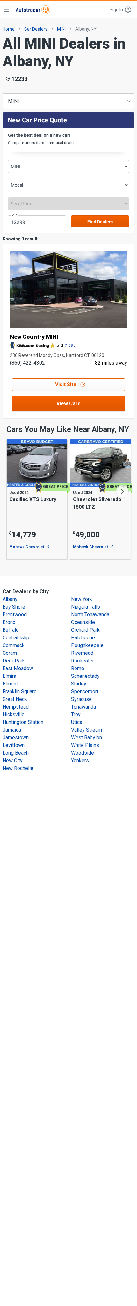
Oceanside (83, 622)
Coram (10, 653)
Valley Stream (86, 730)
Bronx (9, 622)
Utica (76, 722)
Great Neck (15, 699)
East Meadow (18, 668)
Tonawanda (83, 707)
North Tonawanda (90, 615)
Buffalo (11, 630)
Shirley (78, 684)
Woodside (82, 753)
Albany (10, 599)
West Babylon (86, 737)
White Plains (85, 745)
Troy (76, 714)
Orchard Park (85, 630)
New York (81, 599)
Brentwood (15, 615)
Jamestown (16, 737)
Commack (14, 645)
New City (13, 761)
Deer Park (14, 661)
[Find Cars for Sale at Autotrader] (32, 9)
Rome (77, 668)
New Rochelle (18, 768)
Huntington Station (23, 722)
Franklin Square (20, 691)
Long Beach (16, 753)
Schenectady (85, 676)
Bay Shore (14, 607)
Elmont (10, 684)
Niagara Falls (85, 607)
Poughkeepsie (87, 645)
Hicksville (14, 714)
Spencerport (84, 691)
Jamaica (12, 730)
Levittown (14, 745)
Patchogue (83, 638)
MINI (61, 29)
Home (9, 29)
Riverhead (82, 653)
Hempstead (16, 707)
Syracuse (81, 699)
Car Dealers (35, 29)
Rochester (82, 661)
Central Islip (16, 638)
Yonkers (80, 761)
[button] (120, 9)
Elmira (9, 676)
